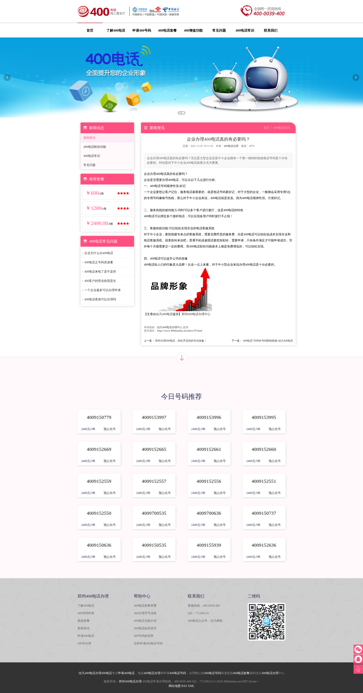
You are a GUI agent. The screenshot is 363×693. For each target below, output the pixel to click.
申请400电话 (86, 635)
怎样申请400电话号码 (148, 643)
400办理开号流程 (145, 613)
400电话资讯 (281, 127)
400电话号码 (177, 673)
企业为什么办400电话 (98, 253)
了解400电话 (115, 30)
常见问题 (219, 30)
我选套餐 (84, 620)
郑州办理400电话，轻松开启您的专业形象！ (181, 340)
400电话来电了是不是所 (100, 271)
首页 (90, 30)
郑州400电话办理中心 (196, 314)
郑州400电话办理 (130, 681)
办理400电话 (103, 673)
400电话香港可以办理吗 (100, 299)
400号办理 (84, 643)
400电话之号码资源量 (98, 262)
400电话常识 (245, 30)
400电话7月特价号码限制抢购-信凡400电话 (268, 340)
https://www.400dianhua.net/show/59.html (179, 330)
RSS (184, 686)
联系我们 (271, 30)
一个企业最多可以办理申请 (102, 290)
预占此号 (110, 429)
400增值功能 (193, 30)
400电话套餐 (167, 30)
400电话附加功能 (94, 146)
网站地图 (175, 686)
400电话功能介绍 (145, 620)
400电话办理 (231, 146)
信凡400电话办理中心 (169, 327)
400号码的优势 (144, 635)
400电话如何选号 (145, 628)
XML (191, 686)
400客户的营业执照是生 (100, 280)
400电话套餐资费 (145, 605)
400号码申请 (86, 613)
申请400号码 (141, 30)
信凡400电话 (164, 314)
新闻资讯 (89, 137)
